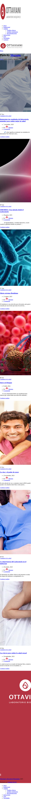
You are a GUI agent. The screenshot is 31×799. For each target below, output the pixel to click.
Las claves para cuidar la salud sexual (13, 653)
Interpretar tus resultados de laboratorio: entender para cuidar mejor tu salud (14, 120)
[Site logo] (11, 22)
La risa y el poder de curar (9, 472)
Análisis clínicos (11, 30)
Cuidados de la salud (5, 116)
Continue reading (4, 136)
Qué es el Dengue (6, 383)
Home (1, 59)
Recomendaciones (12, 33)
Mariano (15, 55)
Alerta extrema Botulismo (9, 293)
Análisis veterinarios (12, 32)
